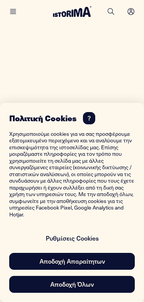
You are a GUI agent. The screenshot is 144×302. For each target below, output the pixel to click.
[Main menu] (13, 11)
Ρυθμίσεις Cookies (72, 238)
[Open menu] (130, 11)
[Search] (111, 11)
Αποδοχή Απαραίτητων (72, 261)
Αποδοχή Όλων (72, 284)
